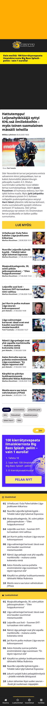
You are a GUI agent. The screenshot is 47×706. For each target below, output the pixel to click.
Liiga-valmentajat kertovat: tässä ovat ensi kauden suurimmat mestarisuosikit (15, 323)
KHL (5, 415)
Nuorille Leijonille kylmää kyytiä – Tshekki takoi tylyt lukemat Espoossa (16, 252)
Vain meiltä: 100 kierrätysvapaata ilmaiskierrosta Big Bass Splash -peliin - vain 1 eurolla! (22, 58)
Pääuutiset (15, 415)
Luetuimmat (11, 595)
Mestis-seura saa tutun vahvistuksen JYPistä (14, 391)
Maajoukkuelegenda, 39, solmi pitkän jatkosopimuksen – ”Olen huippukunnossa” (16, 270)
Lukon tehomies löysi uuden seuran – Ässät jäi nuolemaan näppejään (25, 683)
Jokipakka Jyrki (34, 410)
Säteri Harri (8, 420)
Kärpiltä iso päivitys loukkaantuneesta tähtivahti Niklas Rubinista (16, 376)
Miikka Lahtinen (9, 134)
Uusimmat (10, 497)
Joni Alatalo (7, 310)
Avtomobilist (19, 410)
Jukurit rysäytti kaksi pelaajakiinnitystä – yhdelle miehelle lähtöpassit (26, 675)
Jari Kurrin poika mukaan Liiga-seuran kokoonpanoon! (25, 538)
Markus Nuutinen (9, 240)
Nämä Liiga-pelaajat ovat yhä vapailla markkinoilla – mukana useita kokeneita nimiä (16, 344)
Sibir (19, 420)
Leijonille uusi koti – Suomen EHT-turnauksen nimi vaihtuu (15, 289)
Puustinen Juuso (30, 415)
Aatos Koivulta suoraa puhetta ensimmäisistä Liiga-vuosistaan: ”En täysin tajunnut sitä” (14, 361)
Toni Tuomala (8, 330)
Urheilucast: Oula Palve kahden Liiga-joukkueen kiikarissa (15, 235)
